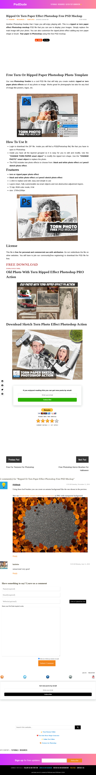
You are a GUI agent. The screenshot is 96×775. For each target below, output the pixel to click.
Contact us (80, 768)
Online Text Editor (49, 739)
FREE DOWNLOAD (22, 264)
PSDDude (16, 485)
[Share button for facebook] (2, 385)
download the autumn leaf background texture (36, 496)
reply (15, 556)
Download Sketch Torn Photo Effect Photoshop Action (46, 324)
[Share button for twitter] (2, 390)
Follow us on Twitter (31, 768)
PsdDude (20, 4)
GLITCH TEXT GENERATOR (73, 4)
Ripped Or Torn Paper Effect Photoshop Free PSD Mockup (44, 16)
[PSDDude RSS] (2, 677)
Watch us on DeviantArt (61, 768)
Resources (20, 19)
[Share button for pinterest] (2, 394)
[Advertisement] (47, 58)
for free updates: (27, 760)
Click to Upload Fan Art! (77, 601)
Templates (30, 19)
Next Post (82, 459)
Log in (84, 673)
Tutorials (14, 750)
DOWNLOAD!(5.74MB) (13, 268)
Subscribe (47, 400)
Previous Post (14, 459)
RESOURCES (61, 4)
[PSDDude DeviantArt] (70, 677)
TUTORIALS (54, 4)
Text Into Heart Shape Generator (49, 735)
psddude (12, 19)
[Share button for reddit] (2, 381)
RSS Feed (73, 768)
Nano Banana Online (49, 732)
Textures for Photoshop (49, 743)
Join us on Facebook (45, 768)
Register (91, 673)
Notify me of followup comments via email (49, 659)
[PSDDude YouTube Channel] (93, 677)
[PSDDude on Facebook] (48, 677)
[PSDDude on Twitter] (25, 677)
